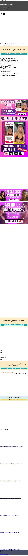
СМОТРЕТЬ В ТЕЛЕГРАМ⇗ (14, 54)
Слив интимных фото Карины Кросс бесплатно (10, 498)
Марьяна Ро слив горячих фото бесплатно (9, 532)
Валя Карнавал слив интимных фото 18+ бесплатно (11, 446)
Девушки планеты (14, 399)
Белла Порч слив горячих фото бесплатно (9, 515)
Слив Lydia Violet (4, 429)
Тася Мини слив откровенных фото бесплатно (10, 549)
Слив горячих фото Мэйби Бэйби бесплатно (10, 480)
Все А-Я (6, 554)
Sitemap (1, 554)
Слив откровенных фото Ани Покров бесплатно (11, 463)
